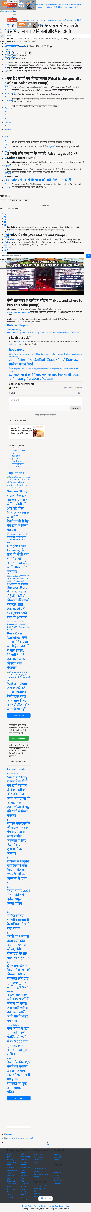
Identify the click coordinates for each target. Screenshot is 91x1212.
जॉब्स (47, 1144)
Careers (57, 1159)
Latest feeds (16, 769)
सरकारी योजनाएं (39, 4)
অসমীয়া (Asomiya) (11, 1188)
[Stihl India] (27, 24)
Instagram (58, 1180)
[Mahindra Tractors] (46, 24)
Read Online (38, 1154)
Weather (10, 991)
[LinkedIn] (5, 221)
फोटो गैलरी (53, 7)
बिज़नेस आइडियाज (10, 57)
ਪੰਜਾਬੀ (9, 1191)
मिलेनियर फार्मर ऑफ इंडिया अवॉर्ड (15, 46)
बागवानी (54, 4)
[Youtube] (5, 224)
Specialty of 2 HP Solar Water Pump (53, 332)
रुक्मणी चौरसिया (21, 341)
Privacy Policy (27, 1206)
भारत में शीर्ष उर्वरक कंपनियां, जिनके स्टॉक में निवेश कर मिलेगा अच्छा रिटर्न (44, 362)
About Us (57, 1154)
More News (19, 1098)
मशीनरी (59, 4)
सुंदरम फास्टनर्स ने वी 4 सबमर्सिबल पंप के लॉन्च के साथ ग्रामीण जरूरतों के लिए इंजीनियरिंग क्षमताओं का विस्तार (18, 839)
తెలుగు (9, 1194)
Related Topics (18, 325)
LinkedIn (57, 1178)
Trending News (13, 329)
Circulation (38, 1159)
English (9, 1154)
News (9, 820)
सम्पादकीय (46, 7)
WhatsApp (57, 1183)
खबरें (22, 1154)
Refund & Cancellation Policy (58, 1206)
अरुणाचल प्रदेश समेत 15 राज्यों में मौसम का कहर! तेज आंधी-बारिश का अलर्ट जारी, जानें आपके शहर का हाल (18, 1008)
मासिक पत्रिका (67, 7)
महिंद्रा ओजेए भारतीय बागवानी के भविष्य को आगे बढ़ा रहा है (18, 922)
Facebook (57, 1172)
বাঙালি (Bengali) (10, 1174)
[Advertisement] (19, 1113)
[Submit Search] (88, 256)
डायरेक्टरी (75, 7)
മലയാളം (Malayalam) (11, 1161)
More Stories (19, 715)
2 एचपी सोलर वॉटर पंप (74, 332)
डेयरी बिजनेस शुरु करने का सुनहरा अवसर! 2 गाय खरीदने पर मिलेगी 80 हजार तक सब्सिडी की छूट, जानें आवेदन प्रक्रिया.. (18, 1077)
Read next (16, 350)
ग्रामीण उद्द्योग (25, 1183)
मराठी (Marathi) (10, 1166)
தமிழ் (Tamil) (12, 1170)
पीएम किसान (8, 59)
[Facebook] (5, 213)
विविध (67, 20)
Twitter (57, 1175)
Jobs (63, 20)
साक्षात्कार (29, 7)
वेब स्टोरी (74, 4)
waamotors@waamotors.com (18, 312)
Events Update (39, 1188)
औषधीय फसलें (25, 1167)
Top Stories (15, 473)
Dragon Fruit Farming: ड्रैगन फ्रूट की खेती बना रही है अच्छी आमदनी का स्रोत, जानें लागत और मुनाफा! (18, 559)
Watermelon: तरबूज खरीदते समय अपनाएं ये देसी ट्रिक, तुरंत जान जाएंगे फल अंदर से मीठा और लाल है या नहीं (18, 696)
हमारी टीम (7, 247)
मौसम (25, 4)
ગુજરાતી (10, 1197)
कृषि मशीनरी (8, 51)
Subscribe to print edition (40, 1170)
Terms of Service (40, 1206)
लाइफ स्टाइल (56, 20)
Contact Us (58, 1157)
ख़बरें (21, 4)
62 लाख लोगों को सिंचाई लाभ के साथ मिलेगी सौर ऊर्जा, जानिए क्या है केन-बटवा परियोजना (45, 377)
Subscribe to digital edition (41, 1175)
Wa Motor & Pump (14, 332)
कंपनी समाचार (37, 7)
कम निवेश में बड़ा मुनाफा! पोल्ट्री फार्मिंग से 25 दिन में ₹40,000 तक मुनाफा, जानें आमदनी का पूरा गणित (18, 1041)
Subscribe (45, 205)
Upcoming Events (40, 1185)
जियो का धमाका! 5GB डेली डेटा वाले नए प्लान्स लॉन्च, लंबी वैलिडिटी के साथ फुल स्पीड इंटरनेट (18, 947)
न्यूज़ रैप (19, 20)
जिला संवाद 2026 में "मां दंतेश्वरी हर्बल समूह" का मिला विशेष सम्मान (18, 899)
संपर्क (6, 250)
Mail (10, 344)
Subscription (38, 1157)
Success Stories (13, 773)
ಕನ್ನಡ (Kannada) (11, 1180)
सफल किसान (11, 7)
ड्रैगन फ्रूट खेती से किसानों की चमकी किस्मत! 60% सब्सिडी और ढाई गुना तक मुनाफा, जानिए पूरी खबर (18, 976)
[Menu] (12, 1)
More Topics (9, 262)
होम (18, 4)
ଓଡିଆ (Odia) (11, 1183)
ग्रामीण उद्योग (66, 4)
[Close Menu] (1, 32)
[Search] (14, 11)
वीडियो (60, 7)
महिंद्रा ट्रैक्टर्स (8, 49)
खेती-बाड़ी (30, 4)
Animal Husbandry (13, 1025)
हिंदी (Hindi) (11, 1157)
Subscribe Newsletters (19, 761)
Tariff (36, 1162)
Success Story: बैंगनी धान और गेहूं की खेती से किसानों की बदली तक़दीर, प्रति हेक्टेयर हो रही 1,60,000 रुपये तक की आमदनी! (18, 603)
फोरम (6, 242)
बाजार (18, 7)
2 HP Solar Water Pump (30, 332)
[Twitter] (5, 218)
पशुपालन (48, 4)
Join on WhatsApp (19, 738)
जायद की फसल (9, 54)
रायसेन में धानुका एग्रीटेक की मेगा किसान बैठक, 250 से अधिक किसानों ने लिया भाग (18, 872)
